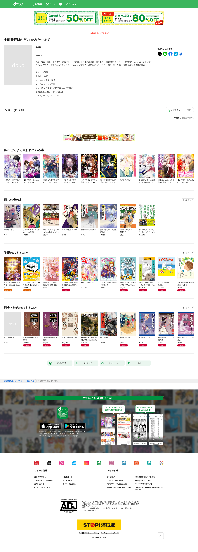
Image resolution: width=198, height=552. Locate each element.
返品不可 (39, 55)
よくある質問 (67, 480)
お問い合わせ (39, 484)
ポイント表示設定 (69, 484)
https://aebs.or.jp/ (90, 510)
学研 (46, 76)
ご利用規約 (111, 477)
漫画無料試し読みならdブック (13, 381)
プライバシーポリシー (115, 480)
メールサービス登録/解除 (43, 480)
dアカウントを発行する (89, 533)
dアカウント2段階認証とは (117, 484)
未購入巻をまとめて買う (181, 110)
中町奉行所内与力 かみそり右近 (59, 88)
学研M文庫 (50, 84)
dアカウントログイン (42, 487)
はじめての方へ (40, 477)
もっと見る (187, 200)
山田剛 (38, 47)
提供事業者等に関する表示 (145, 477)
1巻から (178, 118)
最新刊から (188, 118)
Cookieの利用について (143, 484)
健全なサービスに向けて (144, 480)
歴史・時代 (50, 80)
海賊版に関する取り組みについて (119, 487)
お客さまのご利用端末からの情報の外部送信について (149, 488)
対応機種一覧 (67, 477)
